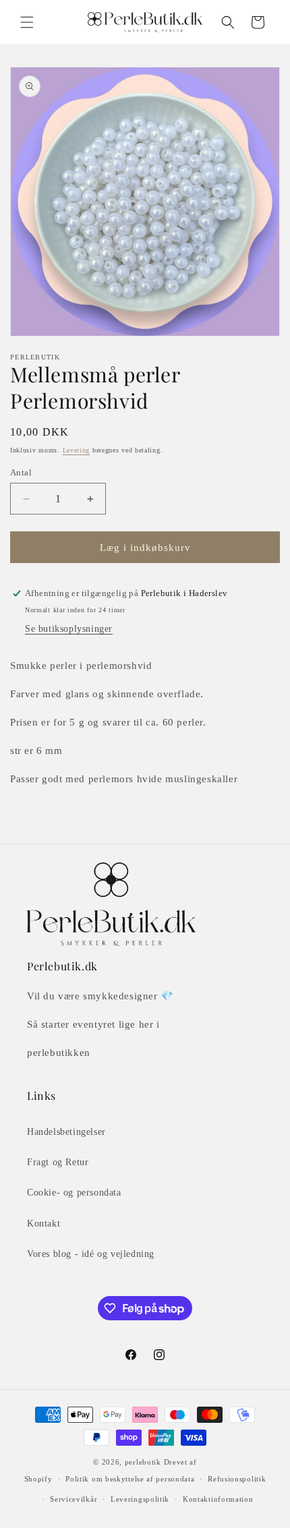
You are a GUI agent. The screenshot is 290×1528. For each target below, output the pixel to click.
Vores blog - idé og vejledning (90, 1254)
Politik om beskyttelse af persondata (129, 1479)
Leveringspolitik (140, 1499)
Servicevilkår (73, 1499)
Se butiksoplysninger (69, 629)
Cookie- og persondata (74, 1192)
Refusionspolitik (237, 1479)
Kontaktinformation (218, 1499)
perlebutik (143, 1462)
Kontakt (43, 1223)
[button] (27, 22)
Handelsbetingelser (66, 1132)
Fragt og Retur (57, 1162)
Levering (76, 450)
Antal (21, 472)
